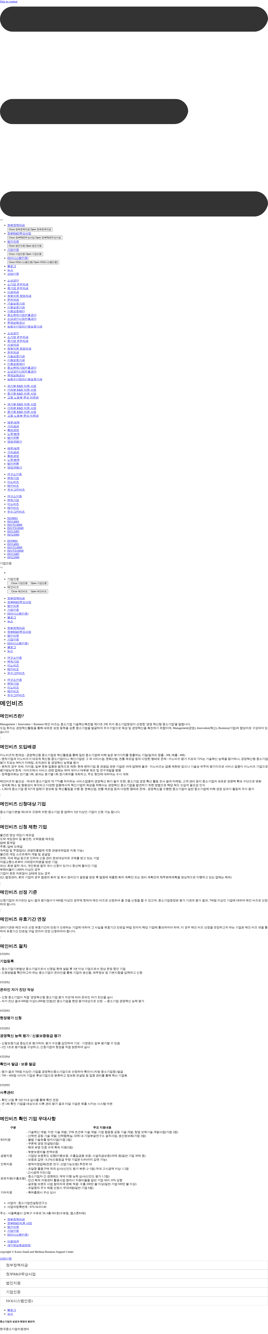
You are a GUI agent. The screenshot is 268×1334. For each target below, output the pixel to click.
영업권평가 (14, 441)
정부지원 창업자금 (19, 295)
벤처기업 (13, 478)
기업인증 (13, 249)
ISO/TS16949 (15, 528)
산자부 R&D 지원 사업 (21, 389)
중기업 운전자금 (17, 288)
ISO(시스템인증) (17, 258)
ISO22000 (13, 534)
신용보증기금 (16, 307)
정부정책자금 (16, 225)
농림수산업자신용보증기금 (24, 326)
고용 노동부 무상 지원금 (23, 397)
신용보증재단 (16, 311)
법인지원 (13, 241)
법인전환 (13, 437)
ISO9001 (12, 518)
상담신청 (13, 273)
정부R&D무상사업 (19, 233)
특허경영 (13, 430)
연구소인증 (14, 474)
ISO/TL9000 (14, 524)
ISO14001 (13, 521)
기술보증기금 (16, 303)
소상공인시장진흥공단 (21, 318)
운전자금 (13, 299)
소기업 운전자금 (17, 284)
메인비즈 (13, 485)
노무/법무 (13, 434)
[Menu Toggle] (1, 219)
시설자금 (13, 292)
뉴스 (10, 270)
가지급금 (13, 426)
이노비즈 (13, 482)
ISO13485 (13, 531)
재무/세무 (13, 422)
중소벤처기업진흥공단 (21, 315)
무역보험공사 (16, 322)
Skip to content (8, 1)
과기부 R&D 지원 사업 (21, 386)
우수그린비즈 (16, 489)
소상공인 (13, 280)
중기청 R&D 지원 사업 (21, 393)
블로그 (11, 266)
